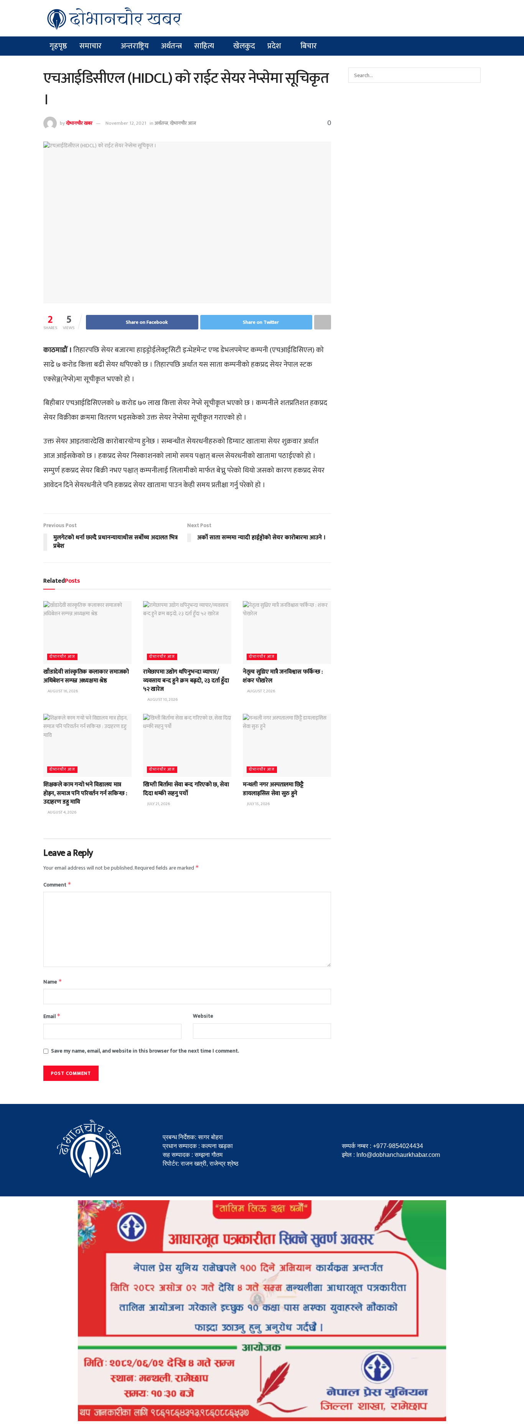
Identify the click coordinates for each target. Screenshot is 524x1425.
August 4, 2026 (61, 812)
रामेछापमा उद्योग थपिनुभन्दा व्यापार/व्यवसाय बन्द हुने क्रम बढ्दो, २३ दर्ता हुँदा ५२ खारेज (186, 680)
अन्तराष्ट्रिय (135, 46)
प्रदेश (274, 46)
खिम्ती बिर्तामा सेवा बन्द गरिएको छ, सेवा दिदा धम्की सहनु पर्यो (186, 788)
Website (203, 1016)
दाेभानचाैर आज (183, 123)
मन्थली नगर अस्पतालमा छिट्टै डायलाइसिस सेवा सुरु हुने (273, 788)
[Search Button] (473, 75)
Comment (57, 884)
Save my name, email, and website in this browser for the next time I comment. (145, 1051)
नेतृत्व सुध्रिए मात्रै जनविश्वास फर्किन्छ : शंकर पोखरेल (283, 676)
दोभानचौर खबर (79, 123)
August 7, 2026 (260, 691)
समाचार (90, 46)
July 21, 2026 (158, 804)
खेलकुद (244, 46)
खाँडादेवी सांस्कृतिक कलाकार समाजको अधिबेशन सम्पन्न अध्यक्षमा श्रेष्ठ (86, 676)
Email (52, 1016)
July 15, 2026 (258, 804)
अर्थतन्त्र (171, 46)
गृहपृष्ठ (58, 46)
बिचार (308, 46)
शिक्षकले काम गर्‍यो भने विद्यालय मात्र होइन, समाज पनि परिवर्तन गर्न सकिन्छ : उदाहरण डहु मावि (85, 793)
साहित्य (204, 46)
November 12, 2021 (125, 123)
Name (52, 981)
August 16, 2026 (62, 691)
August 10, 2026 (162, 699)
